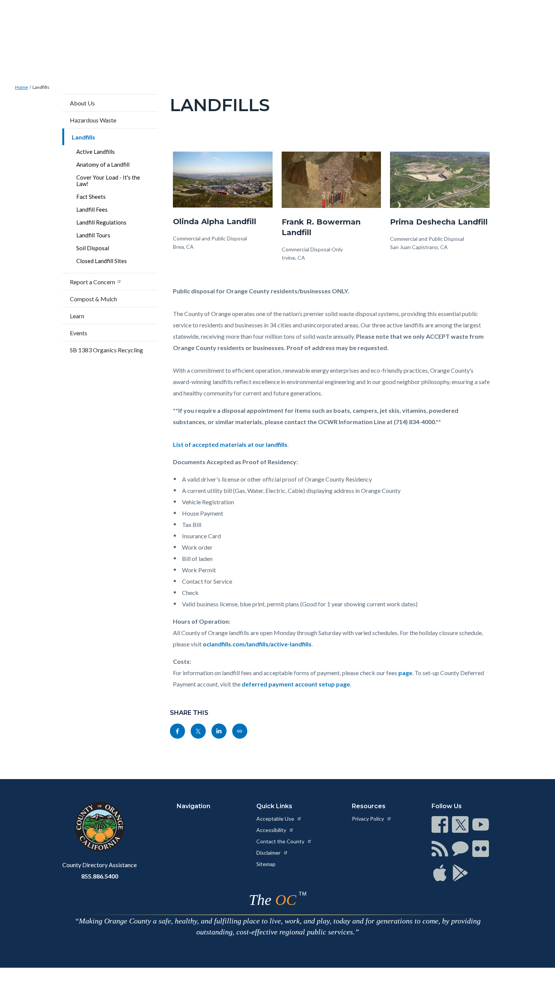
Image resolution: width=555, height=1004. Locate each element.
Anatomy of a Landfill (103, 164)
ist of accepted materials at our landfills (231, 444)
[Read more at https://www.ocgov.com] (99, 827)
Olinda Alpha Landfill (214, 221)
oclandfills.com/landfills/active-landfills (257, 644)
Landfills (40, 87)
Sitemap (266, 864)
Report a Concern (92, 281)
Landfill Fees (92, 209)
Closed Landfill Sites (101, 260)
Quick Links (274, 806)
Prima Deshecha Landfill (439, 221)
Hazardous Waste (93, 120)
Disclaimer (269, 852)
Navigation (193, 806)
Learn (77, 315)
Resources (368, 806)
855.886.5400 (99, 876)
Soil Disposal (92, 248)
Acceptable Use (275, 818)
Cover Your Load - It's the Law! (108, 180)
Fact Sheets (91, 196)
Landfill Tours (93, 235)
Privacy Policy (368, 818)
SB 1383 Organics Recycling (106, 349)
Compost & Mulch (93, 298)
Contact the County (280, 841)
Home (21, 87)
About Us (82, 103)
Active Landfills (95, 151)
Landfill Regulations (101, 222)
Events (78, 332)
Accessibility (271, 830)
